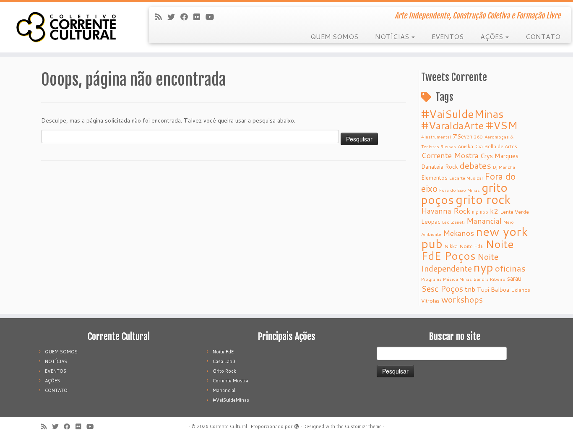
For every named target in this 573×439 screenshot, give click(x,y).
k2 (494, 211)
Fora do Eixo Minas (459, 190)
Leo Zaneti (453, 222)
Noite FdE (471, 246)
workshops (462, 299)
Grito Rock (224, 371)
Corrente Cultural (228, 426)
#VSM (502, 125)
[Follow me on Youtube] (212, 16)
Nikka (451, 246)
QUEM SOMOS (334, 36)
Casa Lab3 (224, 361)
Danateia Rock (439, 166)
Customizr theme (363, 426)
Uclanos (520, 289)
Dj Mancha (504, 167)
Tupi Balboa (493, 289)
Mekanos (458, 233)
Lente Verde (514, 211)
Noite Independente (459, 262)
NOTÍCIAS (393, 36)
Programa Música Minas (446, 279)
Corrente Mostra (450, 155)
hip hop (480, 212)
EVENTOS (448, 36)
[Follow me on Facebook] (186, 16)
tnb (470, 289)
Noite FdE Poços (467, 249)
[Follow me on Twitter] (173, 16)
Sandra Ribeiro (489, 279)
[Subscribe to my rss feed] (161, 16)
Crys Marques (499, 156)
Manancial (484, 221)
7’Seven (462, 136)
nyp (483, 267)
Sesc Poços (442, 288)
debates (475, 165)
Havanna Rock (445, 211)
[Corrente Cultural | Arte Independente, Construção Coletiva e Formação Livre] (66, 27)
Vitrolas (430, 300)
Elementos (434, 177)
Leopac (430, 221)
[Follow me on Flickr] (199, 16)
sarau (514, 278)
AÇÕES (492, 36)
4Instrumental (436, 136)
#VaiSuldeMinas (462, 113)
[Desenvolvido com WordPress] (297, 425)
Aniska (465, 146)
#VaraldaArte (452, 125)
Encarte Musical (466, 178)
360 (478, 136)
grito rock (483, 199)
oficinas (510, 268)
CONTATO (543, 36)
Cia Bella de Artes (496, 146)
